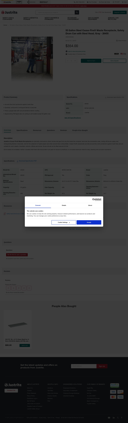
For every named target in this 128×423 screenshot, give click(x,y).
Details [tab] (64, 205)
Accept (89, 222)
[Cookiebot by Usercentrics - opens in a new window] (93, 199)
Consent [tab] (37, 205)
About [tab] (90, 205)
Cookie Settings (63, 222)
